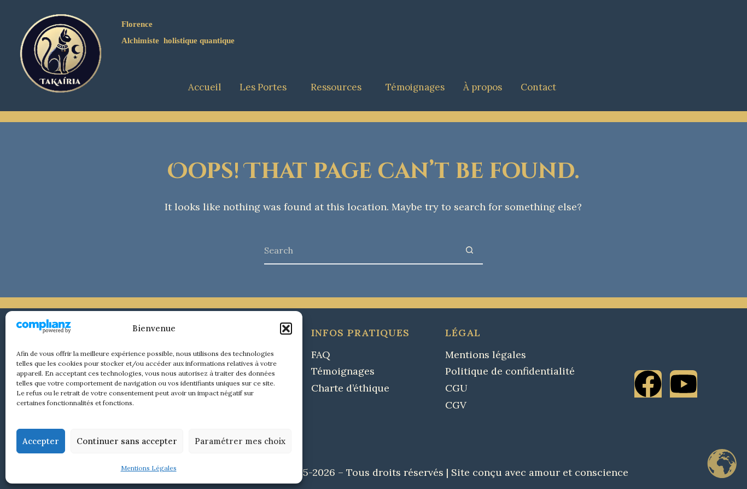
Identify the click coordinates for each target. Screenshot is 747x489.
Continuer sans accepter (127, 441)
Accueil (204, 87)
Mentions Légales (149, 468)
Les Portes (263, 87)
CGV (455, 405)
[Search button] (470, 250)
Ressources (336, 87)
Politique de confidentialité (510, 371)
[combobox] (360, 250)
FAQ (320, 354)
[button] (286, 328)
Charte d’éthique (350, 388)
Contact (538, 87)
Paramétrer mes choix (240, 441)
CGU (456, 388)
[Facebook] (648, 384)
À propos (482, 87)
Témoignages (415, 87)
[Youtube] (683, 384)
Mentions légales (485, 354)
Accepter (40, 441)
